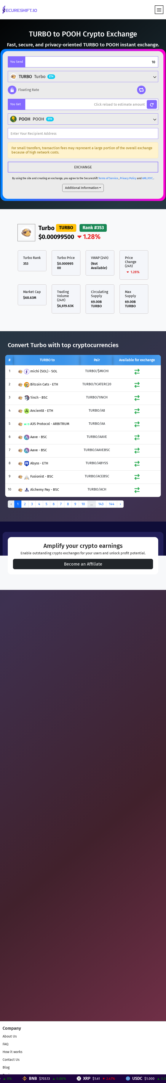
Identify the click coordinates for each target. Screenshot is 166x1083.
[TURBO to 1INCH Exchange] (137, 399)
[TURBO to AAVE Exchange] (137, 438)
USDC (123, 1078)
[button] (23, 90)
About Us (10, 1036)
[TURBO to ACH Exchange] (137, 491)
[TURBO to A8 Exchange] (137, 412)
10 (83, 504)
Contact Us (11, 1060)
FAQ (5, 1044)
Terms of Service (108, 178)
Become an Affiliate (83, 564)
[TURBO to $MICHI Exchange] (137, 373)
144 (111, 504)
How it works (12, 1052)
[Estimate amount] (152, 104)
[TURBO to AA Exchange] (137, 425)
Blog (6, 1067)
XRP (72, 1078)
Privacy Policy (128, 178)
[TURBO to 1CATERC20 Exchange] (137, 386)
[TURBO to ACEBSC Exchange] (137, 478)
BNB (19, 1078)
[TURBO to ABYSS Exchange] (137, 465)
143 (101, 504)
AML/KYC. (147, 178)
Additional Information (82, 188)
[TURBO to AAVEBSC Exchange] (137, 452)
